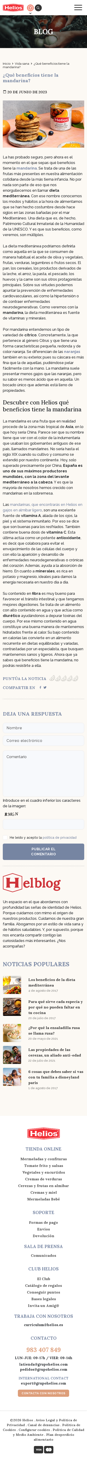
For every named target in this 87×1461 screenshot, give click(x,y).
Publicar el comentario (43, 852)
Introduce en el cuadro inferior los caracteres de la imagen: (42, 803)
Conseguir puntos (43, 1292)
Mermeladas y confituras (43, 1159)
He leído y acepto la (43, 837)
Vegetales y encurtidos (43, 1172)
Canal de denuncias (43, 1425)
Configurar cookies (34, 1430)
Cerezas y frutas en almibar (43, 1185)
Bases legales (43, 1299)
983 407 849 (43, 1350)
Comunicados (43, 1255)
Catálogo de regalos (43, 1285)
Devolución (43, 1235)
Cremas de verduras (43, 1179)
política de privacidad (60, 837)
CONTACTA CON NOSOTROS (43, 1393)
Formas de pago (43, 1222)
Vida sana (22, 63)
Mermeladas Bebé (43, 1199)
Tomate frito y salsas (43, 1165)
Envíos (43, 1229)
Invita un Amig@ (43, 1305)
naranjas (72, 351)
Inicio (6, 63)
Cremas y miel (43, 1192)
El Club (43, 1278)
